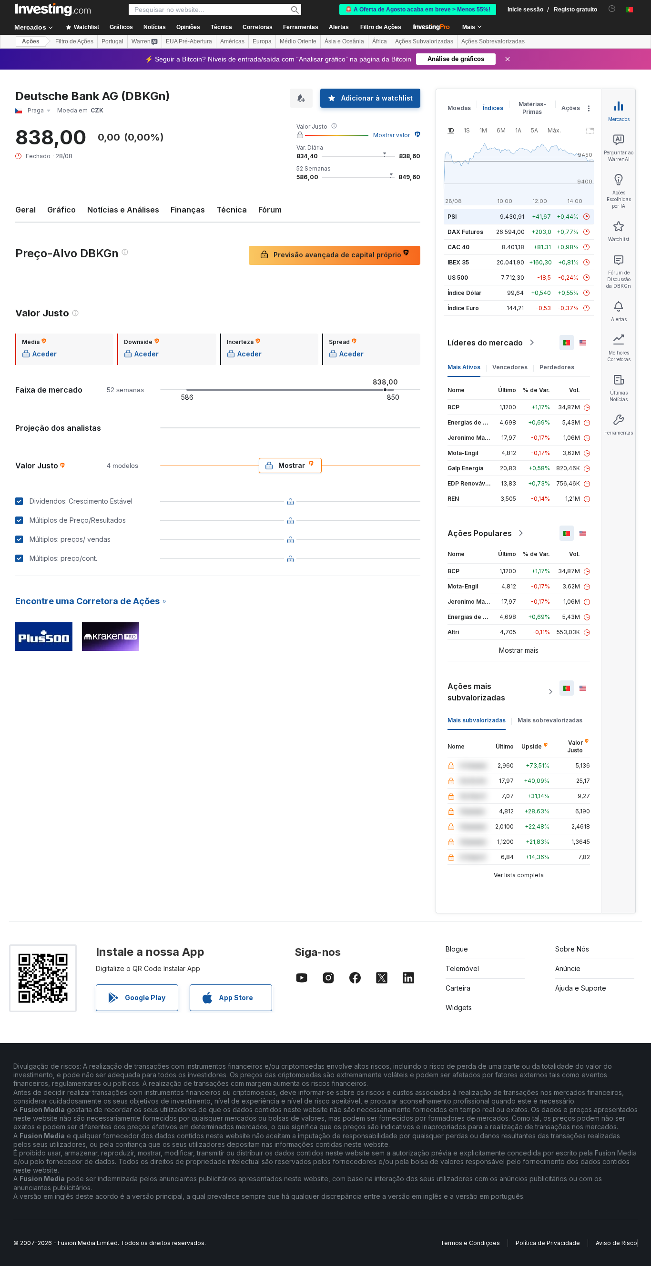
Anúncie (567, 968)
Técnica (231, 209)
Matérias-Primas (532, 108)
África (379, 41)
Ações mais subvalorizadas (476, 691)
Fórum (270, 209)
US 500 (458, 277)
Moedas (459, 107)
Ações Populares (480, 533)
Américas (232, 41)
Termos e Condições (470, 1242)
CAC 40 (458, 247)
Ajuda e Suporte (580, 988)
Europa (262, 41)
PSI (452, 216)
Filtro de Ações (380, 27)
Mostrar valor (391, 135)
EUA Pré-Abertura (189, 41)
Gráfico (61, 209)
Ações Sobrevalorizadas (493, 41)
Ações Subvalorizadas (424, 41)
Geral (25, 209)
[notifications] (612, 8)
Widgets (459, 1007)
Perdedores (556, 367)
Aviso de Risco (616, 1242)
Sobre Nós (572, 949)
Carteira (458, 988)
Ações (31, 41)
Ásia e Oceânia (344, 41)
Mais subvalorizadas (477, 720)
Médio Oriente (298, 41)
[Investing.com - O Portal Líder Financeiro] (53, 9)
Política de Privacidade (548, 1242)
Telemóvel (462, 968)
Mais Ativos (464, 367)
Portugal (112, 41)
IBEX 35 (458, 262)
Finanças (188, 209)
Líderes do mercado (485, 342)
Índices (493, 107)
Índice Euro (463, 308)
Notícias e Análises (123, 209)
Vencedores (510, 367)
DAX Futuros (465, 231)
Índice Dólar (464, 292)
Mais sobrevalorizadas (550, 720)
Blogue (457, 949)
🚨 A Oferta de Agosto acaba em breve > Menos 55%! (417, 9)
